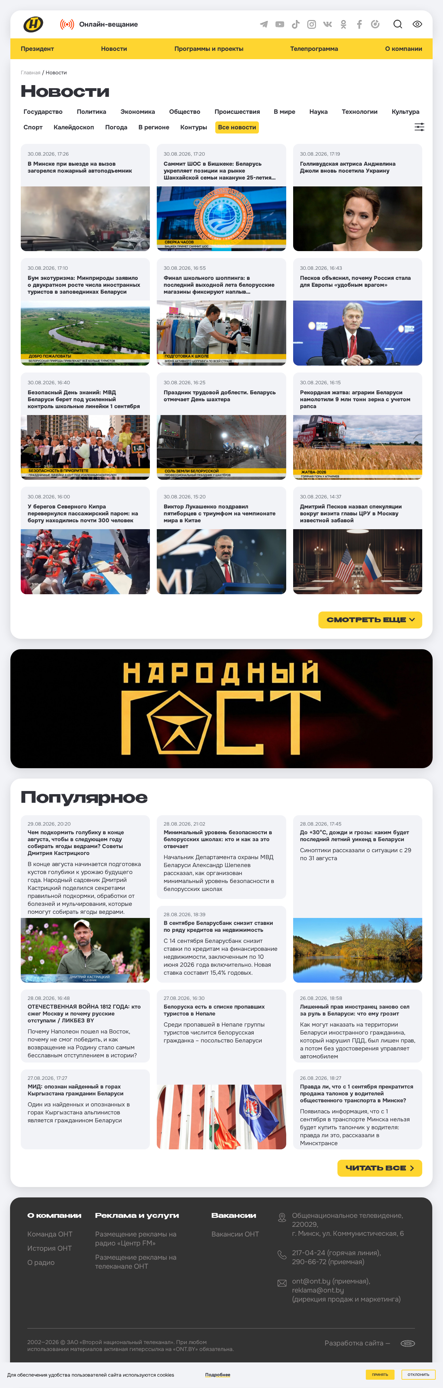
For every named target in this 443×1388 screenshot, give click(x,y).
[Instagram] (311, 24)
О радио (41, 1262)
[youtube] (279, 24)
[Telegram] (264, 24)
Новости (114, 48)
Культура (405, 112)
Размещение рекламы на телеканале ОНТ (136, 1262)
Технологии (360, 112)
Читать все (376, 1168)
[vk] (327, 24)
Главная (30, 72)
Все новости (237, 127)
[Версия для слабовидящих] (417, 24)
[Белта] (403, 1344)
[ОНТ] (33, 24)
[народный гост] (221, 708)
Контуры (193, 127)
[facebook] (359, 24)
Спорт (33, 127)
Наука (318, 112)
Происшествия (237, 112)
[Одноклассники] (343, 24)
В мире (284, 112)
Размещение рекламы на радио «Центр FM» (136, 1239)
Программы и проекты (208, 48)
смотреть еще (366, 620)
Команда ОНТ (49, 1234)
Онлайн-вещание (108, 24)
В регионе (153, 127)
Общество (184, 112)
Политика (91, 112)
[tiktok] (295, 24)
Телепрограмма (314, 48)
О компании (403, 48)
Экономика (137, 112)
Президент (37, 48)
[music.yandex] (375, 24)
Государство (43, 112)
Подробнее (217, 1375)
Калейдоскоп (74, 127)
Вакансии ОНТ (235, 1234)
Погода (116, 127)
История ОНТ (49, 1248)
